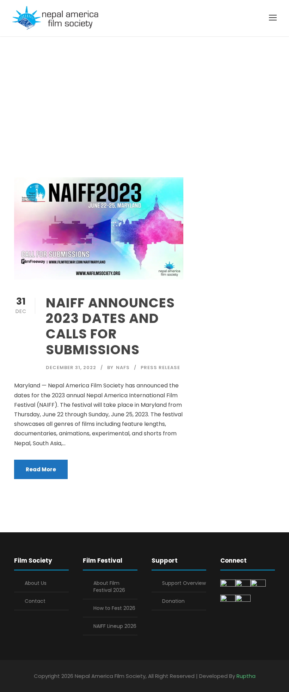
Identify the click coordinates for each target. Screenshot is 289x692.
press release (160, 367)
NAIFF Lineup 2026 (114, 626)
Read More (41, 469)
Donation (173, 601)
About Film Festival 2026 (109, 587)
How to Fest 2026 (114, 608)
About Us (36, 583)
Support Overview (184, 583)
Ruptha (246, 676)
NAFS (123, 367)
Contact (35, 601)
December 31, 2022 (71, 367)
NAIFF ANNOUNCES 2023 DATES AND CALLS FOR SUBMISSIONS (110, 326)
